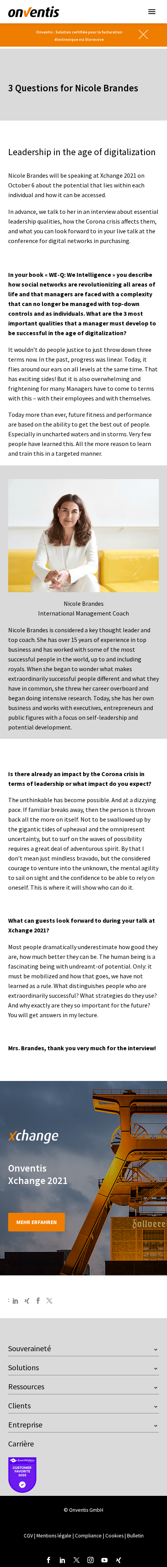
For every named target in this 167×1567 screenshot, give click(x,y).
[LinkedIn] (15, 1301)
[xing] (118, 1560)
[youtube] (104, 1560)
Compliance (89, 1535)
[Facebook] (38, 1301)
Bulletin (135, 1535)
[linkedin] (62, 1560)
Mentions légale (55, 1535)
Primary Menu (152, 11)
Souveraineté (29, 1348)
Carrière (21, 1443)
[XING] (27, 1301)
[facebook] (48, 1560)
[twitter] (76, 1560)
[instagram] (90, 1560)
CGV (28, 1535)
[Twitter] (49, 1301)
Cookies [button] (114, 1535)
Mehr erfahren (36, 1222)
